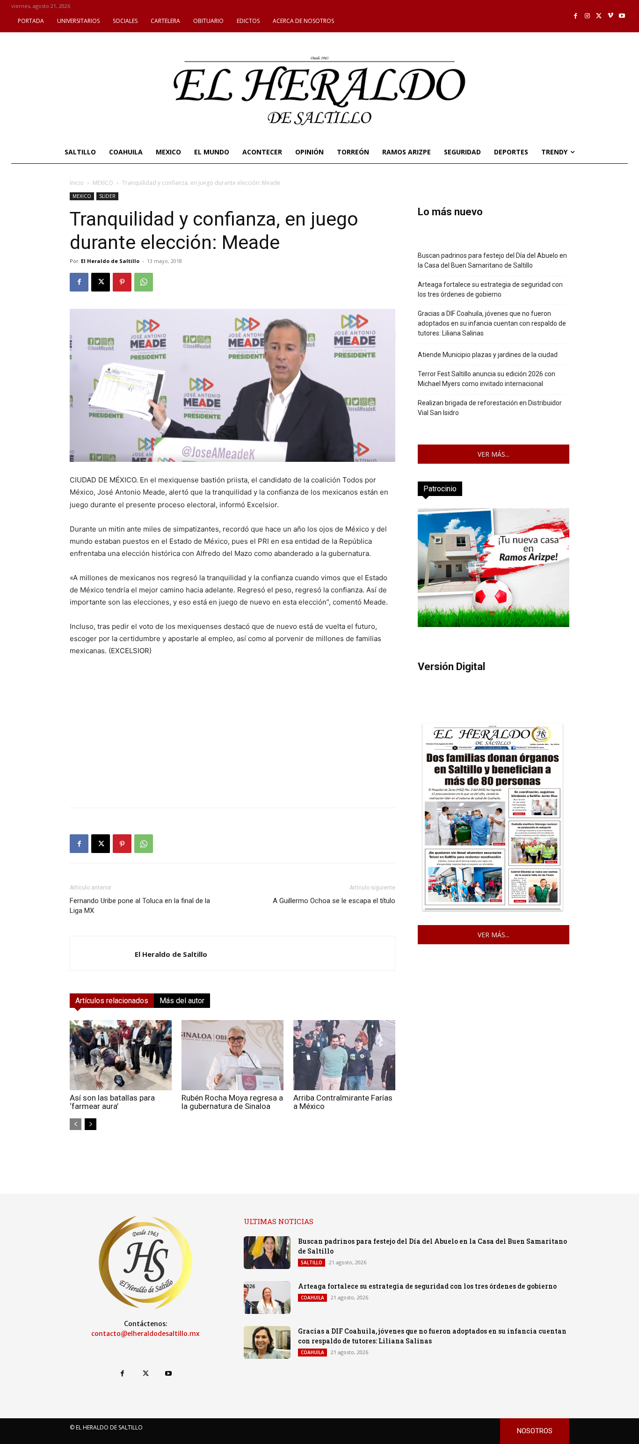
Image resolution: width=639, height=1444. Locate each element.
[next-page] (90, 1124)
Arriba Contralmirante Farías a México (342, 1102)
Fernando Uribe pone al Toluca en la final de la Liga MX (140, 906)
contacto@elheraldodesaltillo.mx (145, 1333)
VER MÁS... (493, 454)
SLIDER (107, 196)
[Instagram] (587, 16)
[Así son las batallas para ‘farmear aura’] (121, 1055)
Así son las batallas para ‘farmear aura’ (112, 1102)
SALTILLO (311, 1262)
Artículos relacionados (111, 1000)
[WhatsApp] (143, 282)
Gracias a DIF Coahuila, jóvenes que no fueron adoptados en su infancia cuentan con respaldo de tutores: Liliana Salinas (492, 323)
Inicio (77, 183)
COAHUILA (312, 1297)
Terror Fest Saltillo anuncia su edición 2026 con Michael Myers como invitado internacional (486, 378)
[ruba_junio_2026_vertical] (493, 624)
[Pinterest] (122, 282)
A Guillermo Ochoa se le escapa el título (334, 901)
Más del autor (182, 1000)
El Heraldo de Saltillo (110, 260)
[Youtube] (622, 16)
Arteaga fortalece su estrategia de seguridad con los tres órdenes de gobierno (490, 289)
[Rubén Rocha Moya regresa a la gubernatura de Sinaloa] (232, 1055)
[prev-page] (75, 1124)
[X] (599, 16)
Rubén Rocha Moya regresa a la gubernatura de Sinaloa (232, 1102)
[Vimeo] (611, 16)
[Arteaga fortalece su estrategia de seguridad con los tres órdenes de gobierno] (267, 1297)
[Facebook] (576, 16)
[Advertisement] (232, 734)
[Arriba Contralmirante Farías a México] (344, 1055)
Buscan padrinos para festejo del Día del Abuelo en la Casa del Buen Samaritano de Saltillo (492, 260)
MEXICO (103, 183)
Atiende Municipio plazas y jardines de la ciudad (488, 354)
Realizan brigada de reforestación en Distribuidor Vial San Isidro (490, 407)
